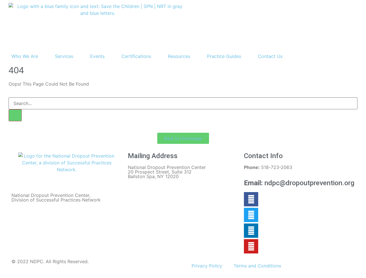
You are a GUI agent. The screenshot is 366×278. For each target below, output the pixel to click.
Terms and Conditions (257, 266)
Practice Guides (224, 56)
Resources (179, 56)
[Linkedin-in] (251, 230)
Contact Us (270, 56)
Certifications (136, 56)
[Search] (15, 115)
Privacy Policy (207, 266)
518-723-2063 (268, 167)
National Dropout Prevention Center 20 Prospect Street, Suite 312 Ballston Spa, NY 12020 (167, 171)
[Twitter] (251, 215)
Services (64, 56)
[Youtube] (251, 246)
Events (97, 56)
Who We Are (24, 56)
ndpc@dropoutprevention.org (299, 183)
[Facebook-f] (251, 199)
